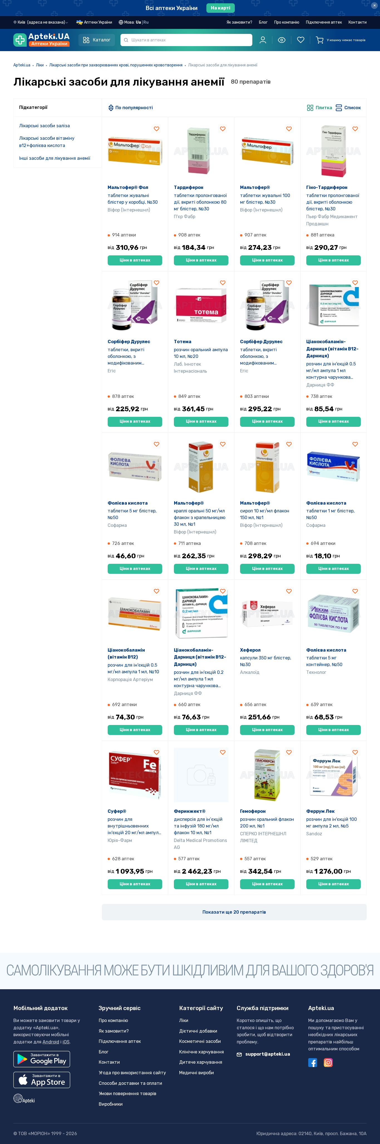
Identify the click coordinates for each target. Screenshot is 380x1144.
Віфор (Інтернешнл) (129, 210)
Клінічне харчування (201, 1052)
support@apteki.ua (267, 1054)
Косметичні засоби (200, 1041)
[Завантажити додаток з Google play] (41, 1059)
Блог (263, 22)
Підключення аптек (324, 22)
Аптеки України (98, 22)
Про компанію (286, 22)
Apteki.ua (21, 65)
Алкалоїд (250, 672)
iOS (66, 1042)
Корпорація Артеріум (130, 679)
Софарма (117, 525)
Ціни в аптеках (135, 260)
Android (51, 1042)
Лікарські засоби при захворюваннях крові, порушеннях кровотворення (115, 65)
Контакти (358, 22)
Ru (146, 22)
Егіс (112, 370)
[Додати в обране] (156, 128)
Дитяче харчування (200, 1062)
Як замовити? (239, 22)
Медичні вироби (196, 1072)
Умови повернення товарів (127, 1093)
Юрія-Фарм (120, 840)
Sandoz (314, 833)
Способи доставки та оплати (130, 1083)
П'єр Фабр (184, 216)
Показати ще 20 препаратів (234, 912)
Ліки (40, 65)
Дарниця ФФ (320, 385)
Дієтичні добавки (198, 1031)
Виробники (111, 1104)
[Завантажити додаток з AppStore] (41, 1080)
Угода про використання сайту (132, 1072)
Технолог (316, 672)
